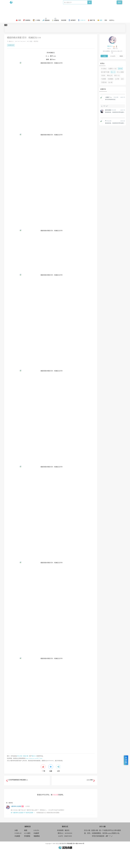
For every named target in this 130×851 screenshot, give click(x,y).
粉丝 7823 (115, 48)
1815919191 (68, 833)
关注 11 (109, 48)
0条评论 (36, 41)
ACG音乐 (27, 833)
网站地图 (69, 843)
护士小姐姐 (120, 72)
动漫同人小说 (112, 68)
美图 (25, 830)
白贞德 (117, 79)
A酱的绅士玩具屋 (16, 806)
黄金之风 (109, 75)
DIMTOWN (68, 836)
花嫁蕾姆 (110, 79)
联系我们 (41, 2)
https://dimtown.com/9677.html (34, 758)
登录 (119, 2)
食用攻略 (35, 2)
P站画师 (36, 833)
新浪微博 (28, 2)
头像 (16, 830)
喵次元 (67, 830)
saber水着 (90, 780)
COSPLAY (11, 45)
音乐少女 (117, 75)
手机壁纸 (27, 836)
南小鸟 (113, 72)
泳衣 (122, 79)
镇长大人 (11, 41)
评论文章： (112, 97)
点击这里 (55, 795)
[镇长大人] (112, 40)
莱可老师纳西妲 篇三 (110, 99)
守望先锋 (103, 82)
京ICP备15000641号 (78, 843)
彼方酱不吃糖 (105, 72)
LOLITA (36, 830)
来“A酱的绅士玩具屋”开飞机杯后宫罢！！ (23, 812)
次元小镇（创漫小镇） (23, 756)
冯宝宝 (103, 75)
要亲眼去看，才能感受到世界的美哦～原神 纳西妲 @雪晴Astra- (115, 112)
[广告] (65, 32)
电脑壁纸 (37, 836)
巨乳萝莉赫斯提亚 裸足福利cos (18, 780)
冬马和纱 (103, 68)
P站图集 (103, 79)
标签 (47, 2)
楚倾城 (120, 68)
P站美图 (17, 836)
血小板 (110, 82)
